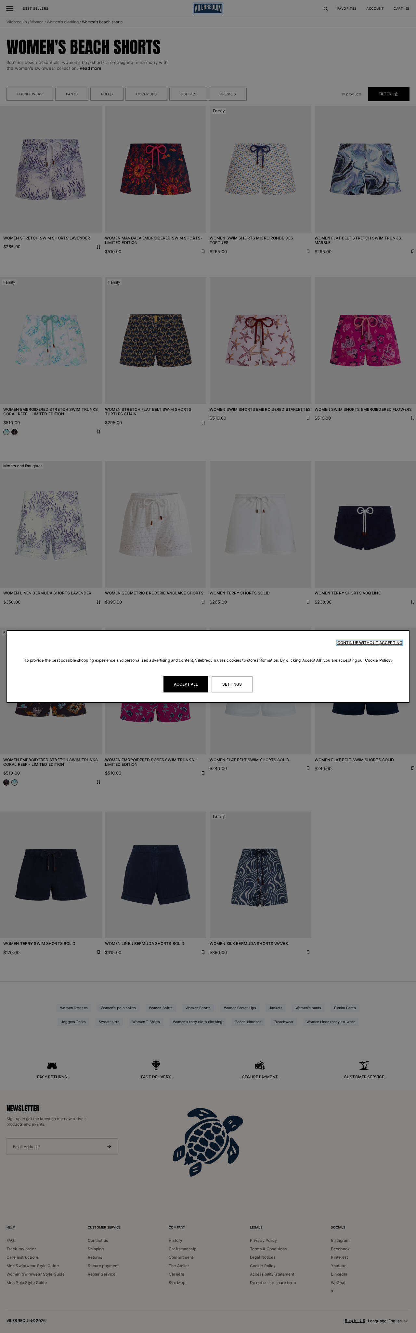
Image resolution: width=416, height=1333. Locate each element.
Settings (232, 684)
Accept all (186, 684)
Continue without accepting (369, 643)
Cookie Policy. (378, 660)
